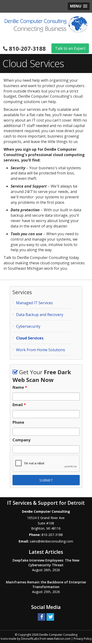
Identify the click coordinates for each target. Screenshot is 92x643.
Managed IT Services (34, 302)
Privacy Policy (83, 639)
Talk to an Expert (70, 48)
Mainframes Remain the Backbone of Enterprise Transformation (46, 584)
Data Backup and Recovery (39, 314)
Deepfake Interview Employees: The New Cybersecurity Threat (46, 562)
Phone (18, 422)
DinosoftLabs (30, 639)
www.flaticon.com (59, 639)
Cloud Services (29, 338)
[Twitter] (50, 616)
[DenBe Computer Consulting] (46, 24)
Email (19, 404)
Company (21, 440)
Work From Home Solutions (40, 349)
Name (20, 387)
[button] (79, 6)
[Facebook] (41, 616)
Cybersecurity (28, 326)
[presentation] (46, 463)
